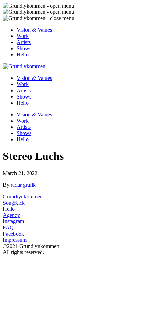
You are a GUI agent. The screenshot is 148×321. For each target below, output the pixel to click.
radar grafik (23, 185)
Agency (11, 215)
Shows (24, 48)
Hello (23, 55)
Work (23, 36)
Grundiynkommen (23, 196)
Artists (24, 42)
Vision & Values (34, 30)
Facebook (13, 234)
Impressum (15, 240)
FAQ (8, 227)
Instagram (13, 221)
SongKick (14, 203)
